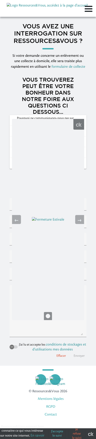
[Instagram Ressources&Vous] (57, 379)
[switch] (14, 346)
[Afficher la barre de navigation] (88, 9)
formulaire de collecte (68, 67)
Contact (51, 414)
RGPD (50, 407)
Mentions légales (51, 399)
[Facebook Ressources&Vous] (42, 379)
